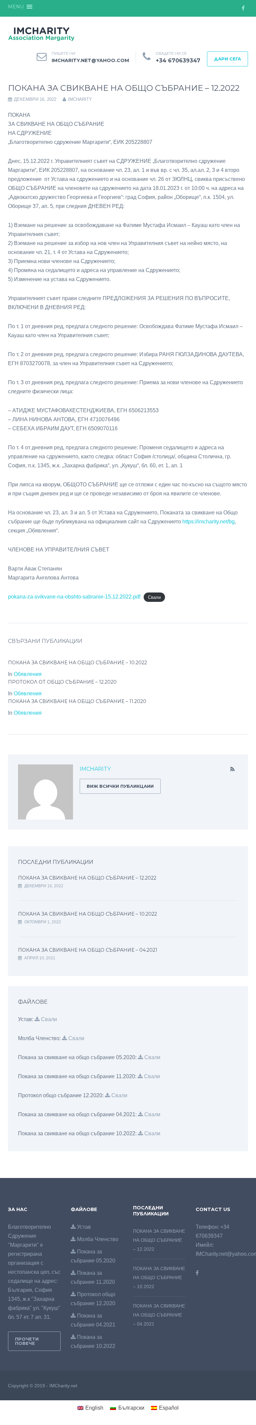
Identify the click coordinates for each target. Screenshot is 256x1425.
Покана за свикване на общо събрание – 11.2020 (77, 701)
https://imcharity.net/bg (208, 521)
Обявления (28, 674)
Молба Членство (97, 1239)
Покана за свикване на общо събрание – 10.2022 (77, 663)
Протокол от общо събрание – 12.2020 (62, 682)
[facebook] (243, 8)
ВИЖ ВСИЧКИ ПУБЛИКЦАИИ (120, 786)
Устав (83, 1227)
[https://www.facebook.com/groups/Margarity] (197, 1273)
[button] (16, 6)
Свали (154, 597)
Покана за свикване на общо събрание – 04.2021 (87, 950)
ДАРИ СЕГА (227, 58)
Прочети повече (27, 1341)
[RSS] (232, 769)
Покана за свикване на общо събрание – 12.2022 (87, 878)
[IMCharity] (41, 33)
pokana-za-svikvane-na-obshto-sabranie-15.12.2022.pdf (74, 597)
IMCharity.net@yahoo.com (90, 60)
